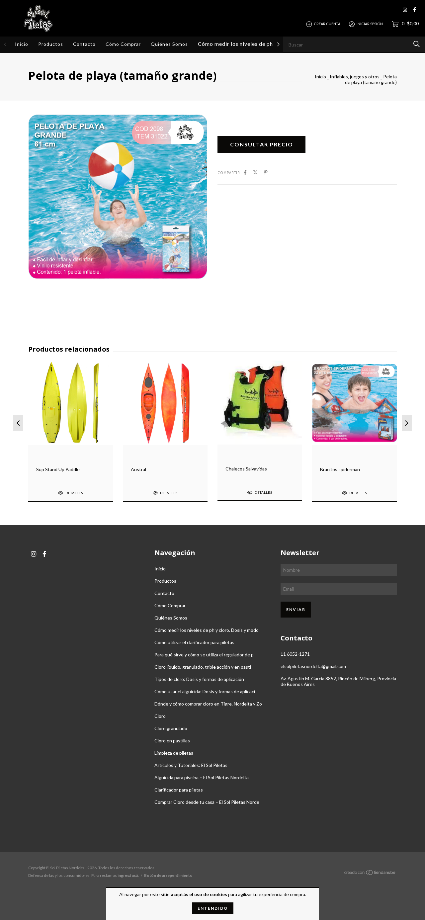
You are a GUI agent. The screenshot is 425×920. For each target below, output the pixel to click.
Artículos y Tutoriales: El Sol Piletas (190, 765)
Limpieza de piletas (173, 753)
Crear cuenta (327, 24)
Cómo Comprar (123, 44)
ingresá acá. (128, 875)
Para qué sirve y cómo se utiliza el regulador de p (204, 654)
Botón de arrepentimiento (168, 875)
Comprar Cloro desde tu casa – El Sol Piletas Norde (206, 802)
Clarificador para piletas (178, 790)
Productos (50, 44)
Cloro (160, 716)
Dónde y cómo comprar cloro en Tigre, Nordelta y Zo (208, 704)
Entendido (213, 908)
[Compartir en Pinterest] (265, 172)
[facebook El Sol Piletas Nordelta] (414, 10)
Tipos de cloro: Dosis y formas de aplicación (199, 679)
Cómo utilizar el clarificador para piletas (194, 642)
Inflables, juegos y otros (355, 76)
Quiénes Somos (169, 44)
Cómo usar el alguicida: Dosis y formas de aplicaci (204, 691)
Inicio (21, 44)
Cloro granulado (170, 728)
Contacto (84, 44)
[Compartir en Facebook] (245, 172)
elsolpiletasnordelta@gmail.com (313, 666)
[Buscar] (416, 44)
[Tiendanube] (370, 874)
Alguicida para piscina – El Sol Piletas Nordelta (201, 777)
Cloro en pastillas (172, 740)
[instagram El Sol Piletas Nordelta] (405, 10)
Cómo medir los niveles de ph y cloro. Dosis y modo (263, 44)
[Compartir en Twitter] (255, 172)
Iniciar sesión (370, 24)
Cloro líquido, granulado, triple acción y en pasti (202, 667)
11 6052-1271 (295, 654)
